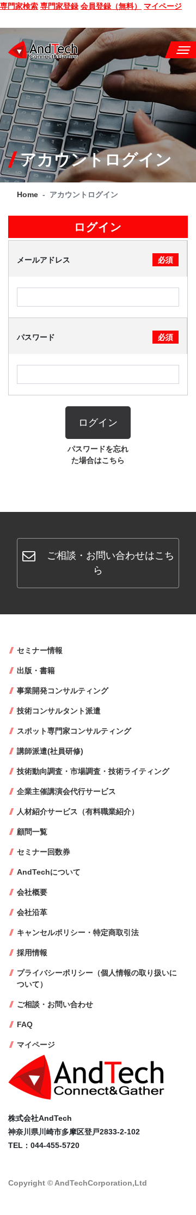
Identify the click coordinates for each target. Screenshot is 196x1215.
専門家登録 (59, 6)
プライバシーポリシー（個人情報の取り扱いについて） (97, 978)
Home (27, 194)
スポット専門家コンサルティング (74, 730)
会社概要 (32, 892)
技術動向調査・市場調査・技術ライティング (93, 771)
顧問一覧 (32, 831)
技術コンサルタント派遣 (59, 710)
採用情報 (32, 952)
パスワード (95, 337)
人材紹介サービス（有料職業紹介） (78, 811)
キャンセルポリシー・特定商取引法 (78, 932)
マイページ (163, 6)
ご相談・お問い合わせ (55, 1004)
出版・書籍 (36, 670)
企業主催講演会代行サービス (66, 791)
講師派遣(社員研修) (50, 751)
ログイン (98, 422)
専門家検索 (19, 6)
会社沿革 (32, 912)
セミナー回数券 (43, 851)
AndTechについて (49, 872)
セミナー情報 (40, 650)
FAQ (25, 1024)
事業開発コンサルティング (62, 690)
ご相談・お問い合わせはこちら (109, 563)
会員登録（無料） (111, 6)
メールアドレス (95, 259)
